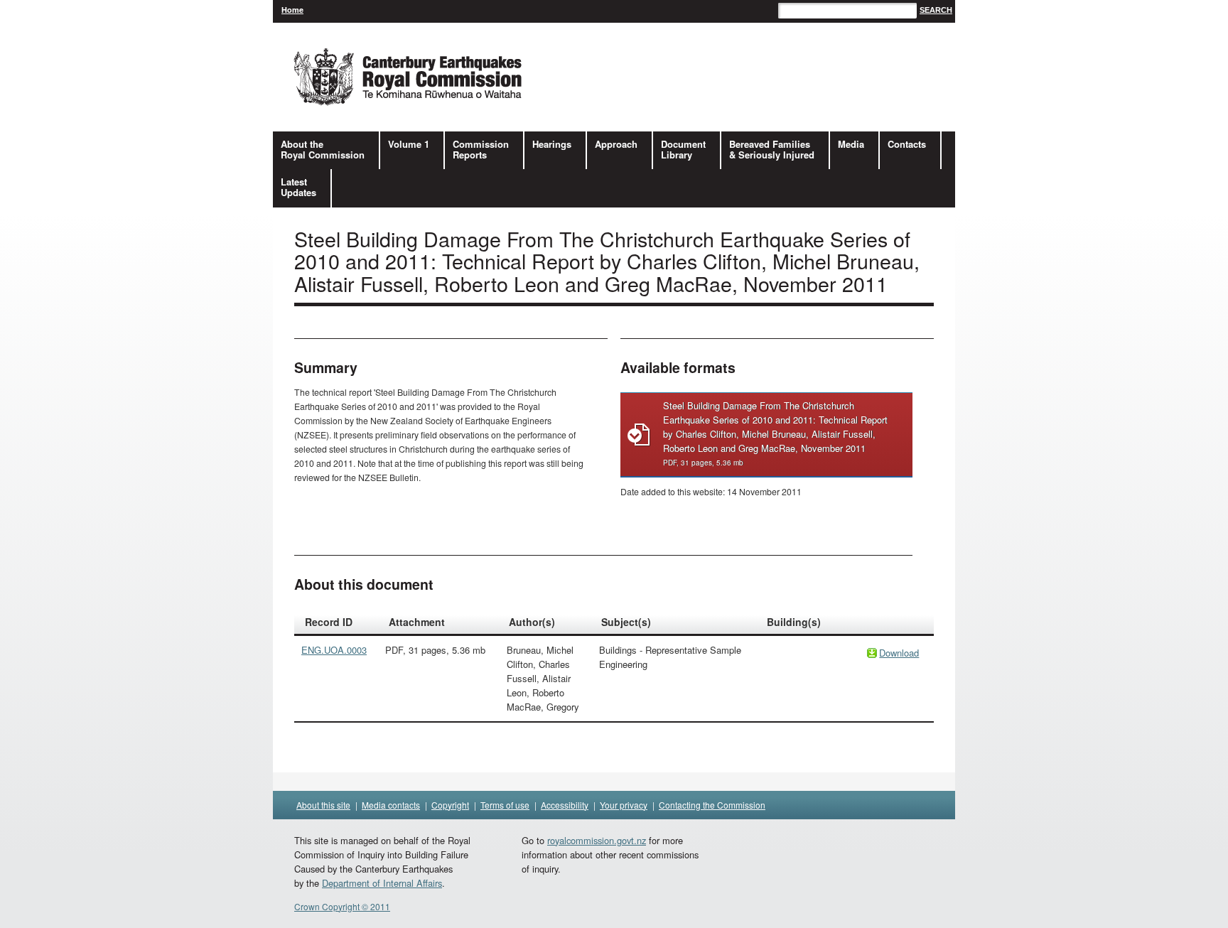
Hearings (551, 144)
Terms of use (504, 805)
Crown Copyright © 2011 (342, 906)
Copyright (450, 805)
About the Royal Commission (323, 149)
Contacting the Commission (712, 805)
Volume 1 (408, 144)
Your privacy (623, 805)
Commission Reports (481, 149)
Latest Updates (298, 187)
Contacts (907, 144)
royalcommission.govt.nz (596, 840)
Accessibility (564, 805)
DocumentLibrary (683, 149)
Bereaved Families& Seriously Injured (771, 149)
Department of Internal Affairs (382, 883)
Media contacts (391, 805)
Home (292, 9)
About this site (323, 805)
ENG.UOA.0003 (334, 650)
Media (851, 144)
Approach (616, 144)
